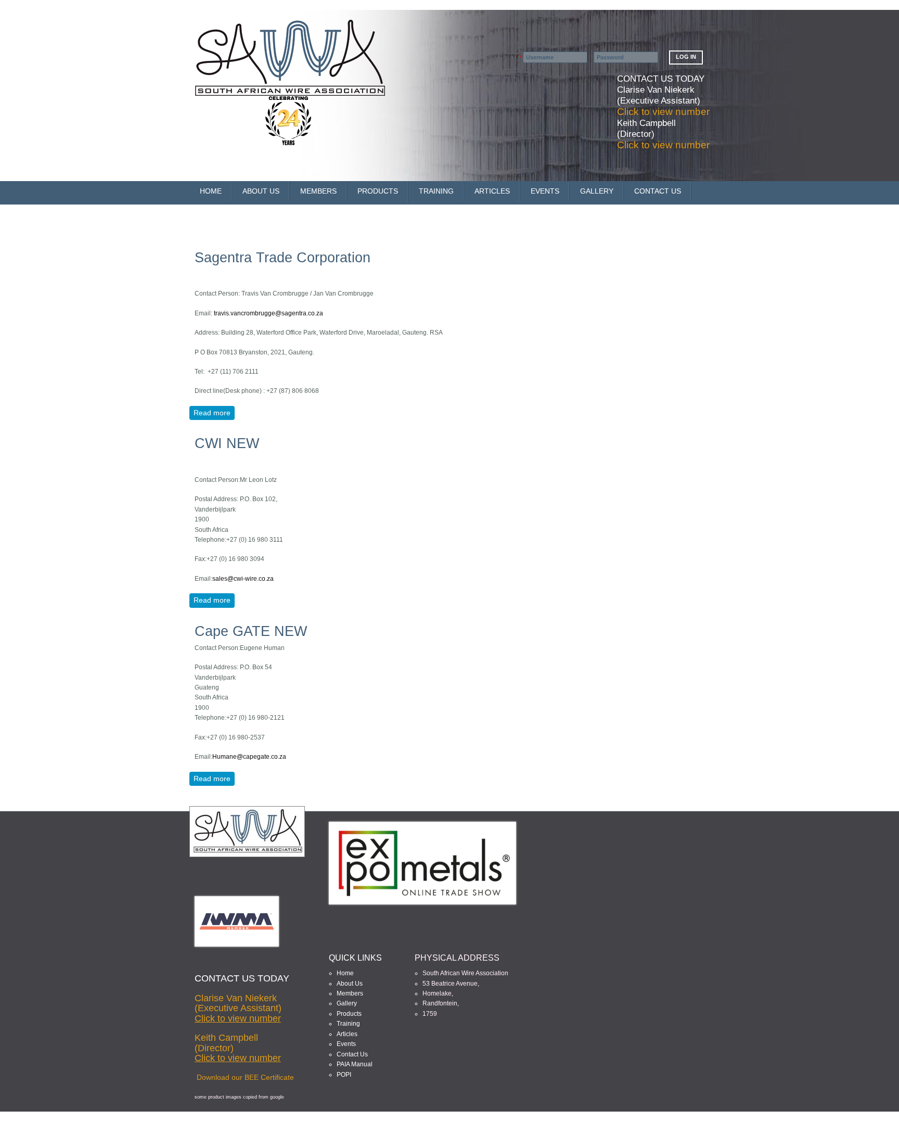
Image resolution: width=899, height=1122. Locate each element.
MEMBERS (318, 191)
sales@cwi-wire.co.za (243, 578)
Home (211, 191)
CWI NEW (227, 443)
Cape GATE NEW (251, 631)
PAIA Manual (355, 1064)
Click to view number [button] (663, 111)
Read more (214, 413)
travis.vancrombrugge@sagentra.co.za (268, 313)
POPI (344, 1074)
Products (377, 191)
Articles (492, 191)
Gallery (596, 191)
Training (348, 1023)
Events (545, 191)
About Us (260, 191)
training (436, 191)
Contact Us (657, 191)
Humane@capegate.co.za (249, 756)
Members (350, 993)
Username (506, 57)
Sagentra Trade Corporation (282, 257)
